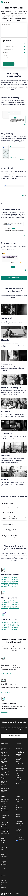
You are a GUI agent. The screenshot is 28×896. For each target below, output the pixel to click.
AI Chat (2, 820)
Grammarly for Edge (5, 772)
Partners (18, 816)
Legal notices (19, 837)
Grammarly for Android (4, 791)
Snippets (3, 838)
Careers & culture (20, 809)
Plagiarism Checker (5, 801)
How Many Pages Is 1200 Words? (10, 604)
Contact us (3, 878)
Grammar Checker (5, 799)
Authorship (3, 845)
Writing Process (19, 770)
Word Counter (4, 826)
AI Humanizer (4, 808)
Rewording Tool (5, 673)
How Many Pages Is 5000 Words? (10, 629)
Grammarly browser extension (5, 758)
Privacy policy (19, 821)
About (17, 801)
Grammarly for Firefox (4, 769)
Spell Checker (4, 856)
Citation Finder (4, 847)
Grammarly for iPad (5, 788)
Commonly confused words (20, 783)
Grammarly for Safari (4, 765)
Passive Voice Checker (4, 865)
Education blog (19, 777)
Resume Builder (4, 854)
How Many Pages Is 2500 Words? (10, 622)
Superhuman (20, 799)
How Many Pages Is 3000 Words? (10, 624)
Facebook (4, 880)
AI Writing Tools (4, 822)
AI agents (3, 803)
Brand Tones (3, 842)
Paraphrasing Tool (5, 815)
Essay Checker (4, 813)
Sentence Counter (5, 833)
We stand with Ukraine (19, 804)
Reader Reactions (4, 852)
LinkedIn (4, 887)
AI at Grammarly (19, 763)
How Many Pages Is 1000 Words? (10, 602)
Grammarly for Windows (4, 753)
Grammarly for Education (19, 758)
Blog (17, 773)
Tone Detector (4, 824)
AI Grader (3, 849)
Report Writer (5, 692)
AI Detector (4, 712)
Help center (3, 875)
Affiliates (18, 814)
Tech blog (18, 775)
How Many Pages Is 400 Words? (9, 581)
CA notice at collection (18, 830)
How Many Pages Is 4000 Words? (10, 627)
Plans (17, 746)
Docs (2, 746)
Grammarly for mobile (4, 782)
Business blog (19, 779)
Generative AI (19, 766)
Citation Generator (5, 810)
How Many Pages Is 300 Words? (9, 579)
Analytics (3, 840)
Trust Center (18, 819)
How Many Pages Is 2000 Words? (10, 608)
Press (17, 812)
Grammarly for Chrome (4, 762)
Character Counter (5, 829)
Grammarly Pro (19, 748)
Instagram (4, 882)
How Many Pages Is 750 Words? (9, 586)
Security (18, 832)
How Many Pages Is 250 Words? (9, 577)
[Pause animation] (2, 203)
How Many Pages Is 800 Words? (9, 601)
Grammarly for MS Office (5, 775)
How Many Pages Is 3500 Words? (10, 626)
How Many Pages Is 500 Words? (9, 583)
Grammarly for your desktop (5, 749)
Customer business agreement (20, 826)
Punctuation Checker (3, 862)
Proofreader (3, 868)
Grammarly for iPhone (4, 785)
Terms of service (19, 823)
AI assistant (18, 761)
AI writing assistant (20, 768)
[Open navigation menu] (25, 2)
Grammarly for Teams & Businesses (20, 751)
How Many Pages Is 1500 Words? (10, 606)
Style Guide (3, 836)
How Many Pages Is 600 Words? (9, 585)
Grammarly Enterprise (18, 755)
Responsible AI (19, 807)
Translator (3, 817)
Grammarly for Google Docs (4, 778)
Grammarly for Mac (5, 755)
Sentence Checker (5, 859)
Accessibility (18, 835)
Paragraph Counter (5, 831)
